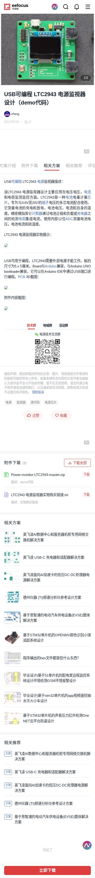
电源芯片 (51, 402)
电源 (40, 182)
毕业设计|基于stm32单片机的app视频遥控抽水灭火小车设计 (57, 698)
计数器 (37, 214)
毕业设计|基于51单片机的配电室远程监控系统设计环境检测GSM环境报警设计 (56, 678)
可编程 (16, 182)
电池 (69, 197)
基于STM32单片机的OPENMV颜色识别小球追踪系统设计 (57, 637)
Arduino (50, 266)
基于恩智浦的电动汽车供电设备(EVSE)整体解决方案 (56, 617)
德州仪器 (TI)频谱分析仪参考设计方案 (52, 597)
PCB (21, 277)
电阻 (22, 219)
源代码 (35, 402)
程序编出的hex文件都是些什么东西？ (51, 658)
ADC (69, 219)
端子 (45, 203)
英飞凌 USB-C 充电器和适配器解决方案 (53, 557)
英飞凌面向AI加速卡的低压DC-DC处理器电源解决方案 (56, 577)
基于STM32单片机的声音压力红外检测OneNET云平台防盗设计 (56, 718)
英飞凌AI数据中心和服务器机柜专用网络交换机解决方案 (56, 537)
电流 (87, 192)
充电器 (82, 214)
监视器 (21, 402)
